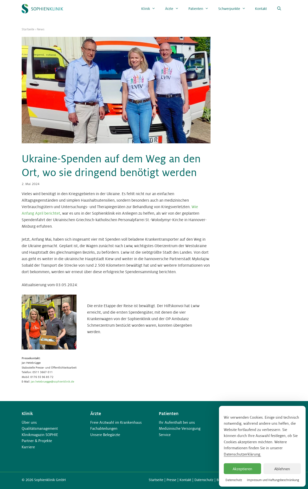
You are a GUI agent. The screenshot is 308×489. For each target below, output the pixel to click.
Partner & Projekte (37, 440)
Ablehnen (282, 468)
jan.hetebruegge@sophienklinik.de (52, 381)
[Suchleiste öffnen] (279, 8)
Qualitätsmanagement (40, 428)
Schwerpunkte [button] (229, 9)
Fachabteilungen (103, 428)
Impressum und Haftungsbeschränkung (273, 480)
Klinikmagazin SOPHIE (40, 434)
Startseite (28, 29)
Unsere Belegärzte (105, 434)
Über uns (29, 422)
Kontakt (261, 9)
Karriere (28, 447)
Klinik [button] (145, 9)
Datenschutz (233, 480)
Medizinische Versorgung (179, 428)
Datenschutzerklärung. (242, 454)
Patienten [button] (195, 9)
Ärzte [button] (169, 9)
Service (165, 434)
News (40, 29)
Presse (171, 480)
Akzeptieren (242, 468)
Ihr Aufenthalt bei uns (177, 422)
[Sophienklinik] (42, 8)
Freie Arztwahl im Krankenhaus (116, 422)
